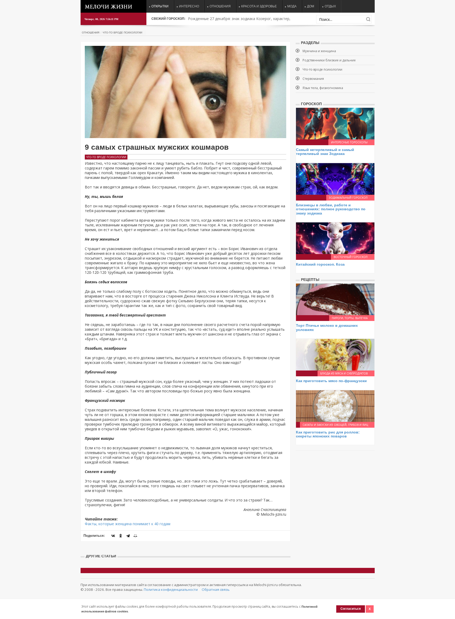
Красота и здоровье (259, 6)
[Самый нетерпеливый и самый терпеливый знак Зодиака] (335, 123)
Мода (291, 6)
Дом (310, 6)
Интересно (189, 6)
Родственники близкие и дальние (329, 60)
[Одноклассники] (120, 536)
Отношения (220, 6)
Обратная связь (216, 589)
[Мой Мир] (135, 536)
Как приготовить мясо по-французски (331, 381)
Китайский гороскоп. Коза (320, 264)
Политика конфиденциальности (171, 589)
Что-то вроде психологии (122, 32)
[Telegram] (128, 536)
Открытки (160, 6)
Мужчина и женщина (319, 51)
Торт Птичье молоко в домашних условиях (327, 327)
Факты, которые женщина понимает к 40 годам (127, 523)
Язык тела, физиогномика (323, 88)
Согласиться (350, 609)
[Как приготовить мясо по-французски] (335, 354)
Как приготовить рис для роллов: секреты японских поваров (328, 434)
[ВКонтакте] (113, 536)
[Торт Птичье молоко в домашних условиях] (335, 298)
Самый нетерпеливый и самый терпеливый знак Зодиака (325, 152)
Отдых (330, 6)
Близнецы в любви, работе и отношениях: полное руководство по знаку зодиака (330, 209)
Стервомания (313, 78)
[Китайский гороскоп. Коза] (335, 237)
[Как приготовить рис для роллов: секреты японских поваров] (335, 405)
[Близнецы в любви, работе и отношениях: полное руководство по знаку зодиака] (335, 178)
